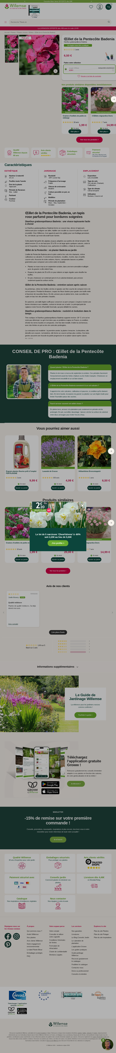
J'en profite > (58, 543)
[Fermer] (82, 505)
